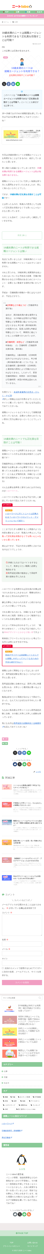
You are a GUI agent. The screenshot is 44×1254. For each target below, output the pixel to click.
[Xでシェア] (4, 84)
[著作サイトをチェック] (15, 764)
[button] (40, 997)
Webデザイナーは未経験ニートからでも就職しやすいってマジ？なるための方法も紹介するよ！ (22, 658)
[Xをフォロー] (19, 764)
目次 (20, 235)
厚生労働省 (6, 1137)
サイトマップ (32, 1246)
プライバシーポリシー (11, 1246)
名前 (5, 940)
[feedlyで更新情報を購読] (24, 764)
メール (6, 949)
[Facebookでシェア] (8, 84)
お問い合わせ (32, 1243)
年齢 (5, 743)
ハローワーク (7, 1124)
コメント (7, 913)
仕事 (6, 739)
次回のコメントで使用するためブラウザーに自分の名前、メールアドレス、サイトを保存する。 (22, 971)
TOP (11, 1243)
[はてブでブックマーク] (13, 84)
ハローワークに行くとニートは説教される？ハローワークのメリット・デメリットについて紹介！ (21, 517)
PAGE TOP (23, 1233)
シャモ (22, 1169)
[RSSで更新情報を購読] (29, 764)
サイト (5, 959)
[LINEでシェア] (18, 84)
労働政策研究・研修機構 (11, 1131)
